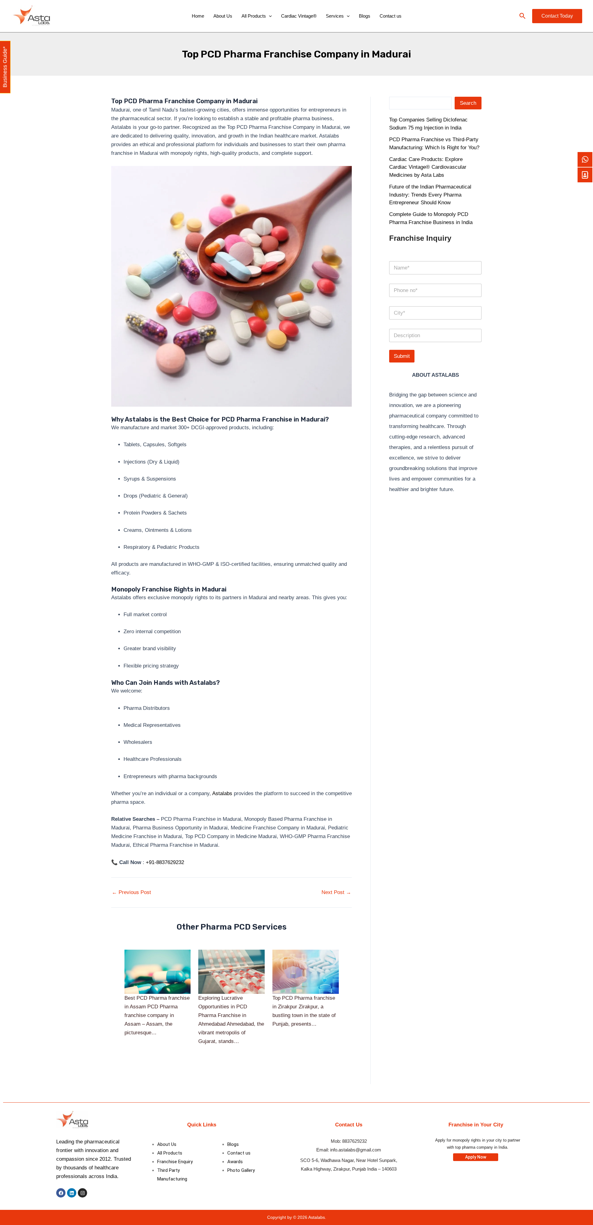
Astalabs (222, 793)
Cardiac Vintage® (299, 16)
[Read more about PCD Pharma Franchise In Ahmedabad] (231, 971)
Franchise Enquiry (175, 1161)
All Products (254, 16)
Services (335, 16)
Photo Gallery (241, 1170)
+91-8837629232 (165, 862)
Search (468, 103)
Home (198, 16)
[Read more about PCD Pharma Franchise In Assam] (157, 971)
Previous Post (131, 892)
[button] (522, 16)
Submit (402, 356)
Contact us (391, 16)
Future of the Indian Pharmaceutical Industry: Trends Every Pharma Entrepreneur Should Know (430, 195)
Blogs (364, 16)
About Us (222, 16)
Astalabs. (317, 1217)
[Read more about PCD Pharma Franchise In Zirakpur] (305, 971)
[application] (269, 16)
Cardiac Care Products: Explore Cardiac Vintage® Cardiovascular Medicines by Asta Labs (427, 167)
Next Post (336, 892)
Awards (235, 1161)
